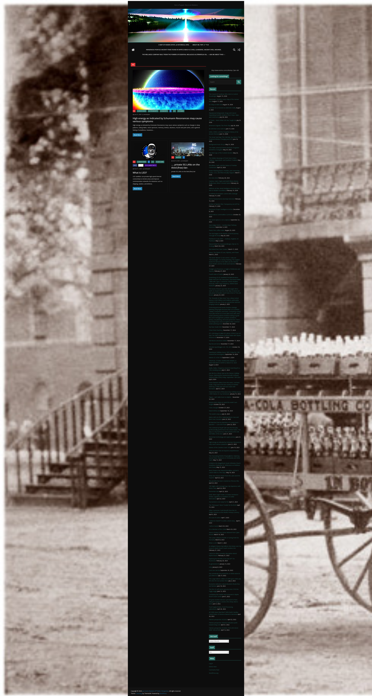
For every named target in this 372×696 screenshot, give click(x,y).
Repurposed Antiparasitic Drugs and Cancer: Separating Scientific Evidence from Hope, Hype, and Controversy (224, 115)
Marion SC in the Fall (215, 357)
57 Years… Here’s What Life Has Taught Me (222, 120)
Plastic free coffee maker (217, 230)
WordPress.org (213, 673)
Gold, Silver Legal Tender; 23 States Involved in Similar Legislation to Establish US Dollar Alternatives (223, 497)
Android (178, 157)
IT (170, 111)
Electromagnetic (153, 111)
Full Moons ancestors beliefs (218, 341)
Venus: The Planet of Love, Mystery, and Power (224, 252)
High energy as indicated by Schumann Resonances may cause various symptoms (167, 120)
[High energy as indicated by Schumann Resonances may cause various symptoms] (168, 90)
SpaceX (141, 165)
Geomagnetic (164, 111)
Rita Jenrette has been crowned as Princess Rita (224, 481)
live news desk (213, 178)
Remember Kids (214, 491)
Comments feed (214, 670)
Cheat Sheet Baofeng (216, 330)
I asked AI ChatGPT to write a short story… (222, 521)
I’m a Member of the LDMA (217, 529)
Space (134, 165)
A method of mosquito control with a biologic (223, 194)
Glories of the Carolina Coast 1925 (220, 447)
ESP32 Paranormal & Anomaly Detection (222, 199)
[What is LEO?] (149, 151)
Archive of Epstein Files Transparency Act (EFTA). (224, 204)
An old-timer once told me (217, 129)
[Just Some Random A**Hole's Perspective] (186, 10)
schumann (181, 111)
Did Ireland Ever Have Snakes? (218, 249)
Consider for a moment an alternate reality (222, 108)
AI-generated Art (214, 564)
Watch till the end (214, 411)
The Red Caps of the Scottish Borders (221, 153)
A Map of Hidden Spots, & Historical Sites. (173, 45)
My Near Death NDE (215, 327)
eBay (210, 567)
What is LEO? (140, 172)
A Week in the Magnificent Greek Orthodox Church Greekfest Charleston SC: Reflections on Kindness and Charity (225, 465)
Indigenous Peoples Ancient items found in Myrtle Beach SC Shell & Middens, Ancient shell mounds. (183, 50)
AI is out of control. (215, 518)
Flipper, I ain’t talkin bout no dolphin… (220, 397)
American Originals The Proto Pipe (220, 125)
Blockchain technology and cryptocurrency (222, 437)
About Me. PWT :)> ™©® (200, 45)
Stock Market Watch (150, 165)
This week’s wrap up (215, 414)
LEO (174, 111)
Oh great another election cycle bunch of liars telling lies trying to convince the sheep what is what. (223, 602)
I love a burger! (213, 407)
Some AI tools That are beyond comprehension (224, 451)
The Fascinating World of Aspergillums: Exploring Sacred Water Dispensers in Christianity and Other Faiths (224, 458)
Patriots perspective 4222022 (218, 619)
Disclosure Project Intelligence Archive (221, 209)
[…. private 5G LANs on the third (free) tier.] (187, 149)
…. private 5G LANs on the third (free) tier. (185, 166)
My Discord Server (214, 344)
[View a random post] (239, 49)
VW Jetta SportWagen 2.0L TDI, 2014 (220, 347)
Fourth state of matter (216, 274)
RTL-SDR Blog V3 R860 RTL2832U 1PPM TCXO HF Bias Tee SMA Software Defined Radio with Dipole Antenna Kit (225, 335)
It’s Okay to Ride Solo (215, 104)
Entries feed (212, 667)
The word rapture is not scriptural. (219, 220)
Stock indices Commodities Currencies (221, 215)
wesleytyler (147, 114)
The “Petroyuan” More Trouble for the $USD (223, 505)
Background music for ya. (217, 144)
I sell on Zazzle (213, 526)
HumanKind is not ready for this (219, 502)
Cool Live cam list (214, 570)
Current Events (141, 111)
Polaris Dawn (160, 162)
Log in (211, 663)
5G (134, 111)
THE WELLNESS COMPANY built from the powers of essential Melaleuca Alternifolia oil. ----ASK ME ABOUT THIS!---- (183, 54)
